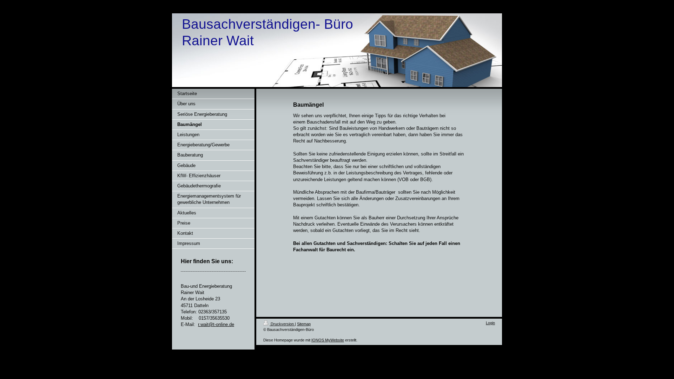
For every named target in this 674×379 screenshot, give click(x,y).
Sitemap (304, 324)
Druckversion (282, 324)
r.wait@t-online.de (216, 324)
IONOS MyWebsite (327, 340)
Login (490, 323)
